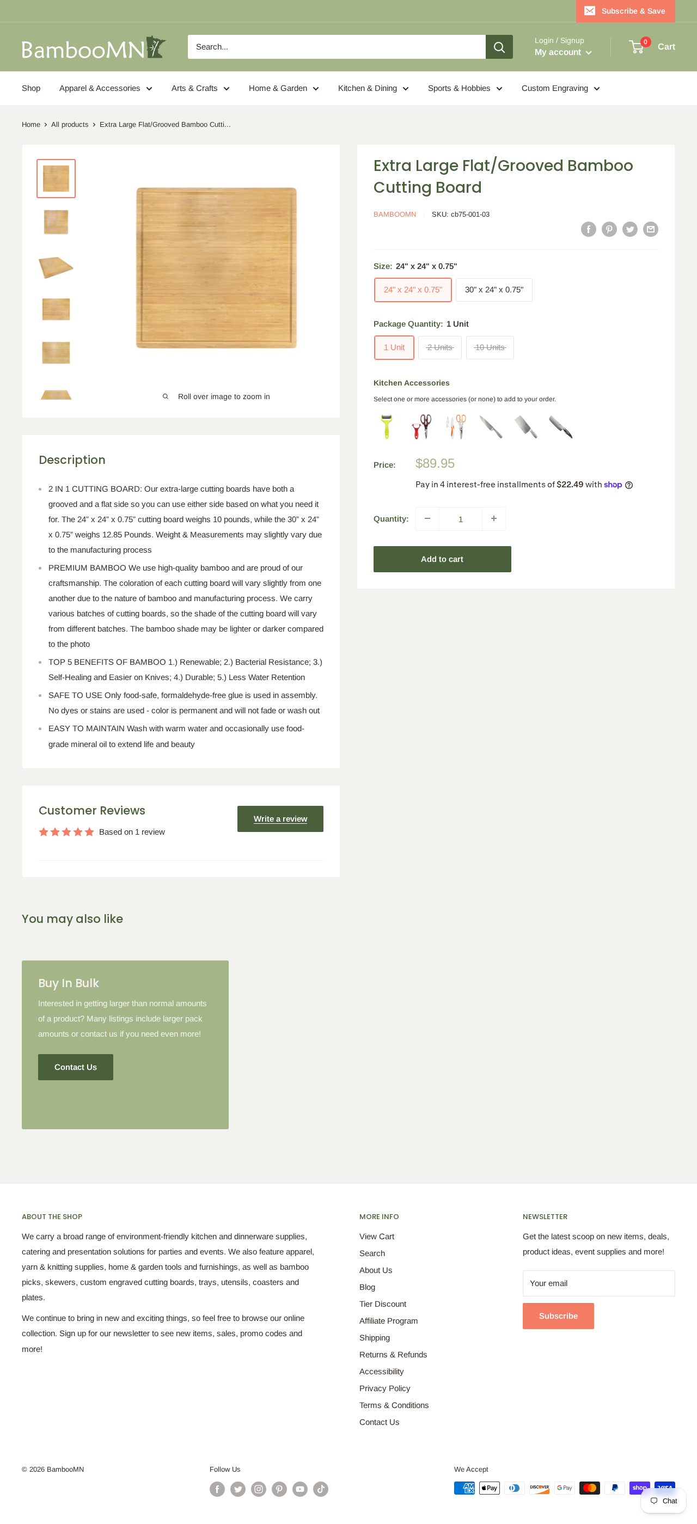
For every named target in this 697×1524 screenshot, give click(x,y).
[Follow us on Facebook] (217, 1489)
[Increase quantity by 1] (493, 518)
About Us (376, 1270)
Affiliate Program (388, 1320)
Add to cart (442, 558)
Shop (31, 88)
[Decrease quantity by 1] (427, 518)
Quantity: (391, 518)
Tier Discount (382, 1303)
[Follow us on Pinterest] (279, 1489)
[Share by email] (650, 229)
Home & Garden (278, 88)
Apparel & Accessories (99, 88)
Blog (367, 1287)
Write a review (280, 818)
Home (31, 124)
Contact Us (379, 1422)
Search (372, 1253)
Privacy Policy (385, 1388)
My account (559, 52)
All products (70, 124)
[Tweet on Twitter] (630, 229)
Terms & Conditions (394, 1405)
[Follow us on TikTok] (320, 1489)
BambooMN (395, 214)
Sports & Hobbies (459, 88)
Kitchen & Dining (367, 88)
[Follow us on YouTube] (300, 1489)
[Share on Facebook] (588, 229)
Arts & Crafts (195, 88)
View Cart (376, 1236)
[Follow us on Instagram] (258, 1489)
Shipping (374, 1337)
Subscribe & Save (633, 11)
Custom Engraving (555, 88)
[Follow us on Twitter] (238, 1489)
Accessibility (381, 1371)
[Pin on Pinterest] (609, 229)
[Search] (499, 47)
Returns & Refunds (393, 1354)
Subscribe (558, 1315)
